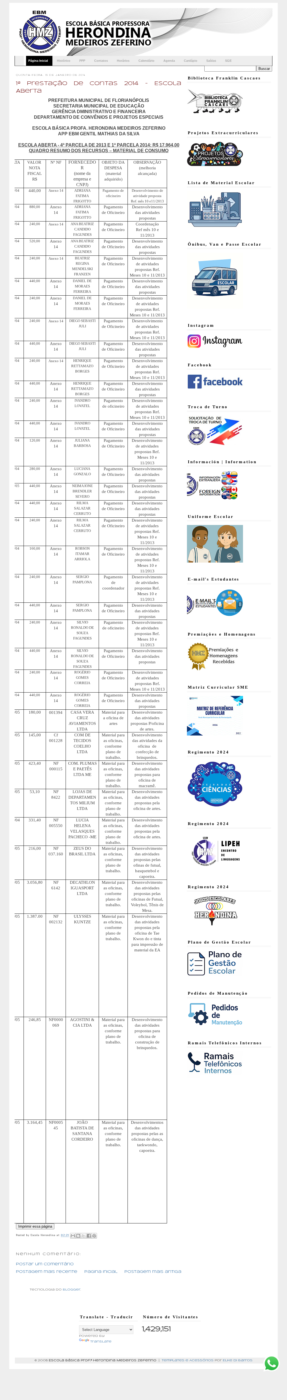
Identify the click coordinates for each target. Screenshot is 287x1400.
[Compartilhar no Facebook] (89, 1236)
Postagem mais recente (46, 1272)
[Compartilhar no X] (83, 1236)
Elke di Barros (238, 1360)
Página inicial (100, 1272)
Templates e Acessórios (188, 1360)
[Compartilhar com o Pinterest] (94, 1236)
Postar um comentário (45, 1264)
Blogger (71, 1289)
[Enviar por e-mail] (73, 1236)
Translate (101, 1341)
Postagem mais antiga (152, 1272)
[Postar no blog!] (78, 1236)
